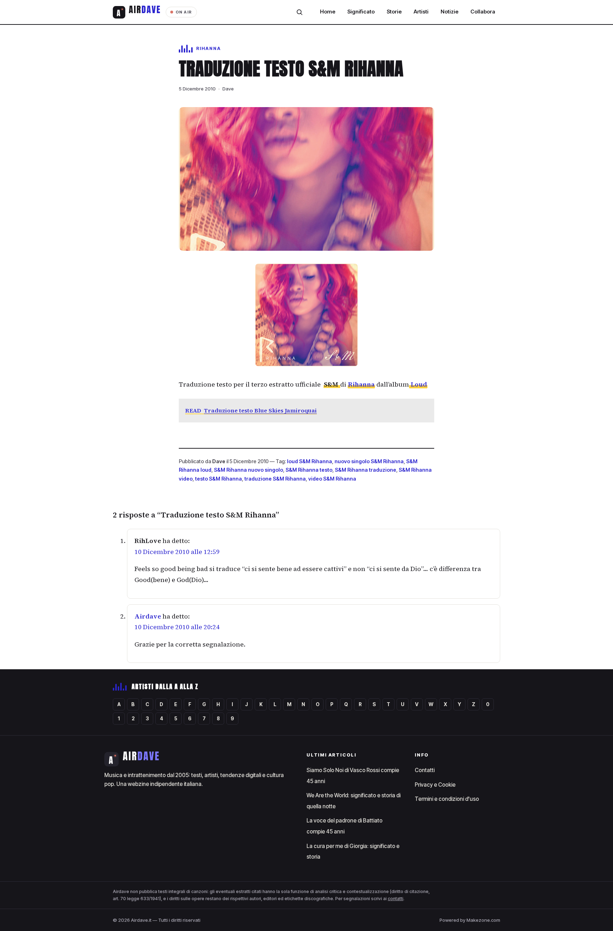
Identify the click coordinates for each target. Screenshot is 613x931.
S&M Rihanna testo (309, 470)
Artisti (421, 12)
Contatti (425, 770)
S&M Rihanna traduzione (365, 470)
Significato (361, 12)
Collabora (482, 12)
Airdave (147, 616)
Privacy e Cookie (435, 784)
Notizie (449, 12)
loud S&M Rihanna (309, 461)
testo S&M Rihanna (218, 479)
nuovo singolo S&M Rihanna (369, 461)
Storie (394, 12)
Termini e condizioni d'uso (447, 799)
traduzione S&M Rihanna (275, 479)
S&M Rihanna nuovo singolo (248, 470)
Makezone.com (483, 920)
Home (327, 12)
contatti (395, 898)
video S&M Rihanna (332, 479)
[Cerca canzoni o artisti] (299, 12)
